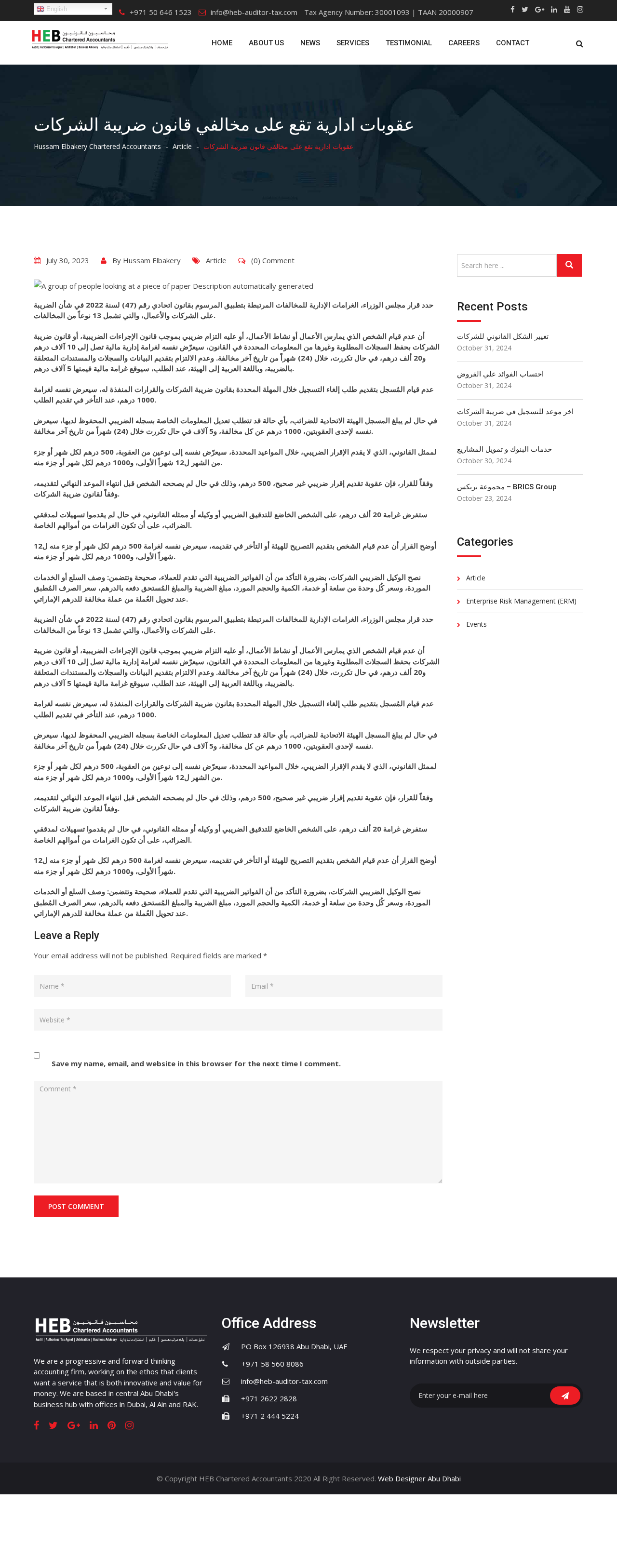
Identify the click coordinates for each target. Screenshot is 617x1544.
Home (222, 43)
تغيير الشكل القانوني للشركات (503, 336)
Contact (512, 43)
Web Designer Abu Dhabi (419, 1478)
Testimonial (409, 43)
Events (476, 624)
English (55, 9)
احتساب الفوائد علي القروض (500, 374)
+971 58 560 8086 (267, 1364)
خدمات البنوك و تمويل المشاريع (504, 449)
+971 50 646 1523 (161, 12)
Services (352, 43)
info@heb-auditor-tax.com (254, 12)
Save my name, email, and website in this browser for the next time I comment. (196, 1063)
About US (266, 43)
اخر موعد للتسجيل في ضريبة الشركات (515, 411)
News (310, 43)
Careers (464, 43)
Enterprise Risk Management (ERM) (521, 600)
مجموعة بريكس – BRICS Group (507, 487)
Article (216, 260)
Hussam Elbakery (152, 260)
